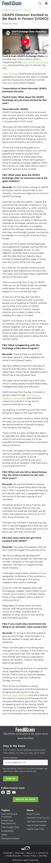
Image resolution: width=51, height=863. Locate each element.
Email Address (11, 758)
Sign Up (10, 779)
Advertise (19, 853)
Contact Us (43, 853)
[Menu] (46, 3)
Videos (26, 10)
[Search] (40, 3)
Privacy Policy (29, 856)
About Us (30, 853)
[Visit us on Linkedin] (8, 792)
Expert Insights (11, 10)
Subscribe (7, 853)
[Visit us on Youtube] (14, 792)
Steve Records (10, 74)
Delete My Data (25, 799)
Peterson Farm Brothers (15, 695)
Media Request (14, 856)
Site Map (43, 856)
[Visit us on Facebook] (3, 792)
